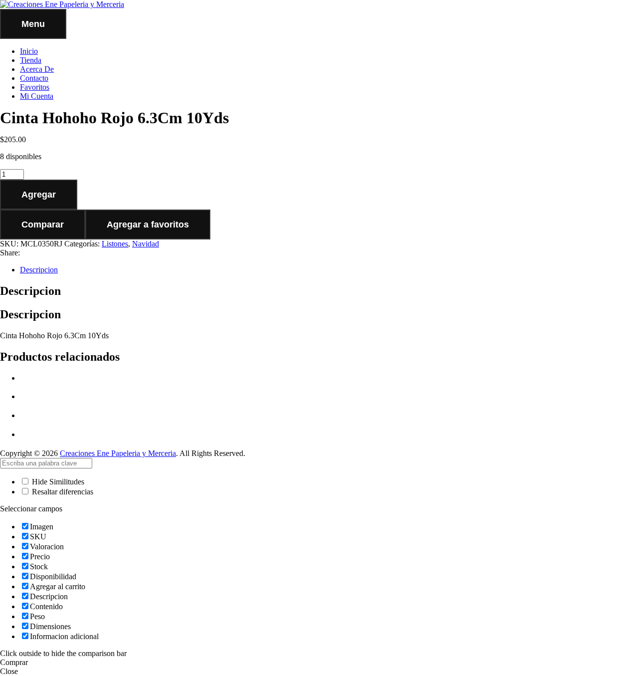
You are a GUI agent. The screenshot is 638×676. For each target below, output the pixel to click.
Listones (115, 243)
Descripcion (39, 269)
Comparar (42, 224)
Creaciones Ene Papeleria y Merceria (118, 453)
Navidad (145, 243)
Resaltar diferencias (61, 491)
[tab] (329, 269)
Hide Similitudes (57, 481)
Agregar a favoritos (148, 224)
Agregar (38, 195)
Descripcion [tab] (30, 290)
